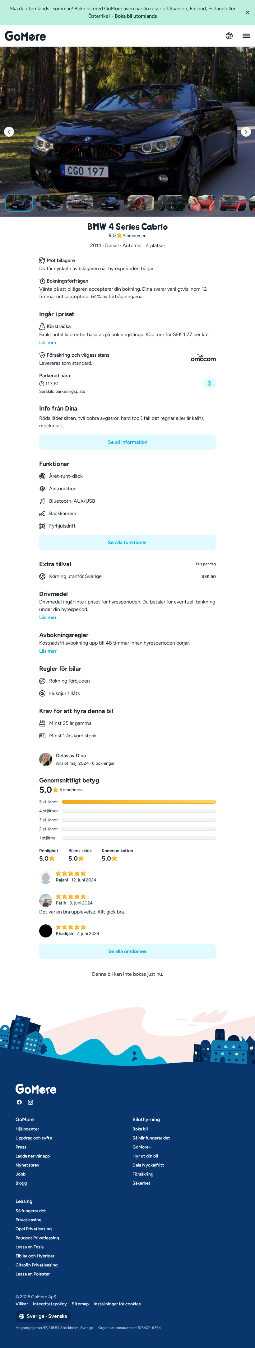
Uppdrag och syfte (34, 1138)
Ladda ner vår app (33, 1156)
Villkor (22, 1304)
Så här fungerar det (151, 1138)
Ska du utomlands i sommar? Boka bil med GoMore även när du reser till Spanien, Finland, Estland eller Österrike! (122, 12)
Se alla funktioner (127, 542)
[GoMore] (25, 36)
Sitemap (80, 1304)
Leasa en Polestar (33, 1274)
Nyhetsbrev (27, 1165)
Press (21, 1147)
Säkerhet (141, 1183)
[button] (247, 12)
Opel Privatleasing (34, 1229)
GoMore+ (141, 1147)
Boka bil (140, 1129)
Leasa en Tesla (30, 1247)
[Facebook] (19, 1102)
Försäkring (142, 1174)
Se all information (127, 442)
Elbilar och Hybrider (35, 1256)
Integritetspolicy (50, 1304)
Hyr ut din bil (145, 1156)
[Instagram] (30, 1102)
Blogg (21, 1183)
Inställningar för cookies (117, 1304)
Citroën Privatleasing (37, 1265)
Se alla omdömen (127, 951)
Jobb (21, 1174)
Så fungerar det (31, 1211)
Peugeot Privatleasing (37, 1238)
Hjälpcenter (27, 1129)
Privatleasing (28, 1220)
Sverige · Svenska (47, 1316)
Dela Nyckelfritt (148, 1165)
